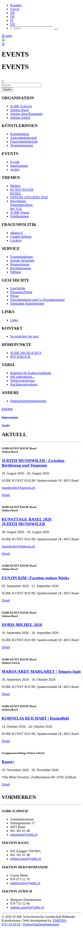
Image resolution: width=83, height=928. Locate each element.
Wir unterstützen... (22, 377)
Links (14, 320)
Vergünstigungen (21, 145)
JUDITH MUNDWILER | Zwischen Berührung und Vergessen (33, 462)
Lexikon (15, 240)
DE (12, 13)
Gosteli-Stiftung (20, 236)
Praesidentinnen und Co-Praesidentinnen (37, 299)
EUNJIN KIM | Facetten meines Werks (35, 578)
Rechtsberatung (20, 268)
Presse (14, 296)
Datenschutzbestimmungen (28, 401)
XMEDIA (59, 920)
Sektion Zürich (20, 117)
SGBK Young (19, 212)
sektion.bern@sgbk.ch (25, 883)
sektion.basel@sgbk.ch (25, 858)
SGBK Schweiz (21, 106)
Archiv (15, 169)
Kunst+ (8, 761)
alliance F (16, 233)
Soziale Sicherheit (22, 260)
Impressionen (19, 165)
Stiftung (15, 272)
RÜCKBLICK (20, 356)
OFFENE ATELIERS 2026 (29, 197)
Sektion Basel (19, 110)
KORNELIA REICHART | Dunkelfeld (35, 718)
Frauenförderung (21, 257)
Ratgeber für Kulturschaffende (30, 373)
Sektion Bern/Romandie (26, 114)
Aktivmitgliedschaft (23, 138)
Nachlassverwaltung (23, 384)
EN (12, 24)
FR (12, 16)
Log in (14, 9)
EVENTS (7, 409)
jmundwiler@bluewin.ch (18, 488)
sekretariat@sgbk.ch (23, 834)
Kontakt (16, 5)
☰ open (7, 35)
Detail (6, 495)
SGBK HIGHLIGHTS (26, 353)
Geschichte (17, 288)
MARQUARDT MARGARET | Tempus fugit (41, 671)
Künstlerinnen (19, 134)
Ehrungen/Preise (21, 292)
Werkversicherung (22, 380)
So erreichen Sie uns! (24, 336)
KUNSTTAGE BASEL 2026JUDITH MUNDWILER (27, 521)
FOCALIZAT (11, 924)
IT (11, 20)
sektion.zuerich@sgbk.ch (27, 907)
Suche (7, 89)
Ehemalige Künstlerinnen (27, 303)
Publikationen (19, 216)
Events (14, 162)
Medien (15, 186)
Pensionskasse (19, 264)
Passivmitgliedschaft (23, 141)
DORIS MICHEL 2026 (22, 624)
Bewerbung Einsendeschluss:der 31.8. (21, 204)
